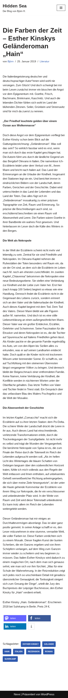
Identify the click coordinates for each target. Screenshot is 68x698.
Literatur (44, 61)
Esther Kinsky (31, 644)
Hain (7, 651)
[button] (15, 618)
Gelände (49, 644)
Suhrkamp (10, 659)
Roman (49, 651)
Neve (17, 694)
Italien (18, 651)
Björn (11, 61)
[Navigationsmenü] (61, 8)
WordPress (47, 694)
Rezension (34, 651)
